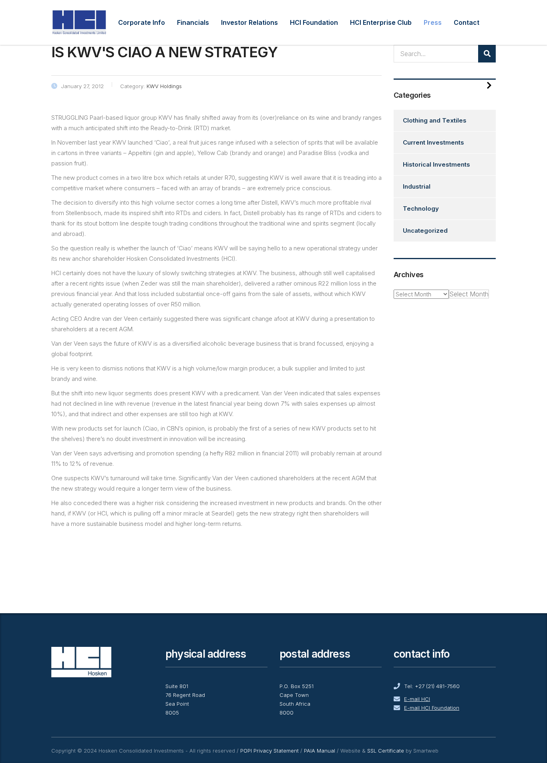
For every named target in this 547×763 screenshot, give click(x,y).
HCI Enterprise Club (381, 22)
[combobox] (469, 294)
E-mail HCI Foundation (431, 708)
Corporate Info (141, 22)
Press (433, 22)
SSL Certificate (385, 750)
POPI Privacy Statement (269, 750)
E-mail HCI (417, 699)
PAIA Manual (319, 750)
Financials (193, 22)
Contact (466, 22)
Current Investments (433, 142)
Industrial (416, 186)
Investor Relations (249, 22)
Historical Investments (436, 164)
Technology (421, 208)
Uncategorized (425, 230)
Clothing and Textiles (435, 120)
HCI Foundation (314, 22)
